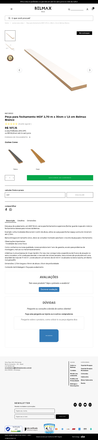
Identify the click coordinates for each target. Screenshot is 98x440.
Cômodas (84, 374)
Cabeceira (84, 377)
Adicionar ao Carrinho (60, 178)
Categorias (85, 362)
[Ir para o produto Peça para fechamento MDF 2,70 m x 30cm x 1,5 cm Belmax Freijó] (37, 156)
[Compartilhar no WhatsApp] (10, 210)
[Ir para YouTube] (85, 405)
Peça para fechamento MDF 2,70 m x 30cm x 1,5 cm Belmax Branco (47, 23)
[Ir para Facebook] (75, 405)
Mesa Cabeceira (87, 380)
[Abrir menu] (11, 9)
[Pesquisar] (10, 18)
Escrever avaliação (49, 289)
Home (7, 23)
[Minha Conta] (87, 9)
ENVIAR (62, 416)
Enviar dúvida (49, 335)
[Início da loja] (43, 9)
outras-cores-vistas (18, 23)
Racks (83, 383)
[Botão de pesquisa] (69, 9)
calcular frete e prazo (14, 190)
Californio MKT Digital (55, 437)
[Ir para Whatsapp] (90, 405)
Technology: (76, 437)
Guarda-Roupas (86, 365)
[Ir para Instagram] (80, 405)
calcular (79, 195)
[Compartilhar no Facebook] (6, 210)
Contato (73, 370)
